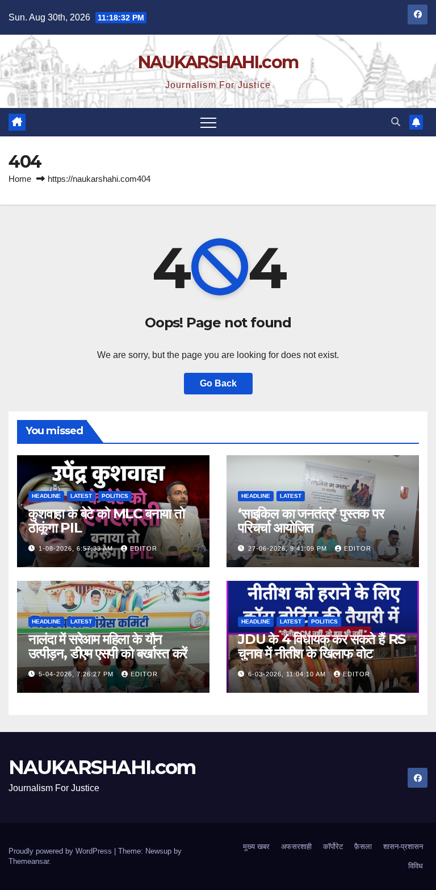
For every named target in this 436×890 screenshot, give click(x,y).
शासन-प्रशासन (403, 846)
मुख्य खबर (256, 846)
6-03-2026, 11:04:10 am (288, 674)
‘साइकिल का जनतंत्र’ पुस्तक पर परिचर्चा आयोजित (311, 520)
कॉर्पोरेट (333, 846)
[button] (395, 122)
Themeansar (29, 861)
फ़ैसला (363, 846)
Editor (143, 548)
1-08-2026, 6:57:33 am (77, 548)
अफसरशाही (296, 846)
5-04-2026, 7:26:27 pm (77, 674)
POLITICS (115, 496)
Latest (81, 496)
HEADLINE (46, 496)
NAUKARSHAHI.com (218, 62)
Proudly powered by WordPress (61, 851)
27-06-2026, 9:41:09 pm (288, 548)
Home (20, 179)
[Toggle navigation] (208, 122)
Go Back (218, 383)
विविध (415, 866)
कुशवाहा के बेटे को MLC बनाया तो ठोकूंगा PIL (106, 520)
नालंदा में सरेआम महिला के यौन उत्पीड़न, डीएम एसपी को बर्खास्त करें (107, 646)
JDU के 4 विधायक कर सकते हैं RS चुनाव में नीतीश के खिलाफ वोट (321, 646)
